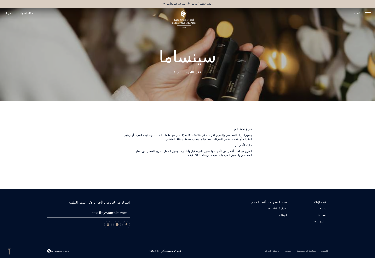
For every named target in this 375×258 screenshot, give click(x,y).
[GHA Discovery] (58, 251)
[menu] (368, 13)
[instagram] (108, 224)
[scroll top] (9, 250)
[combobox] (356, 13)
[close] (164, 4)
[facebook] (126, 224)
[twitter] (117, 224)
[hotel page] (184, 13)
